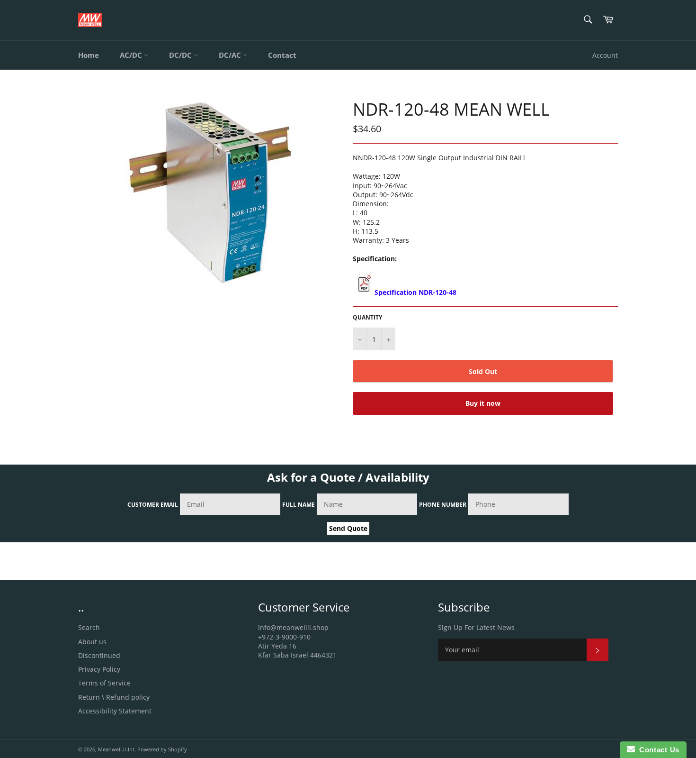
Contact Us (657, 750)
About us (92, 641)
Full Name (298, 505)
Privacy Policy (99, 669)
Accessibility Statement (115, 710)
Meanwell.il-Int (116, 749)
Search (89, 627)
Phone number (442, 505)
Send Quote (348, 528)
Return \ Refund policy (114, 697)
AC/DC (132, 55)
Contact (282, 55)
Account (605, 55)
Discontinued (99, 655)
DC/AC (231, 55)
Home (88, 55)
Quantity (367, 317)
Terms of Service (104, 682)
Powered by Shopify (162, 749)
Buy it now (482, 403)
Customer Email (152, 505)
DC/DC (181, 55)
